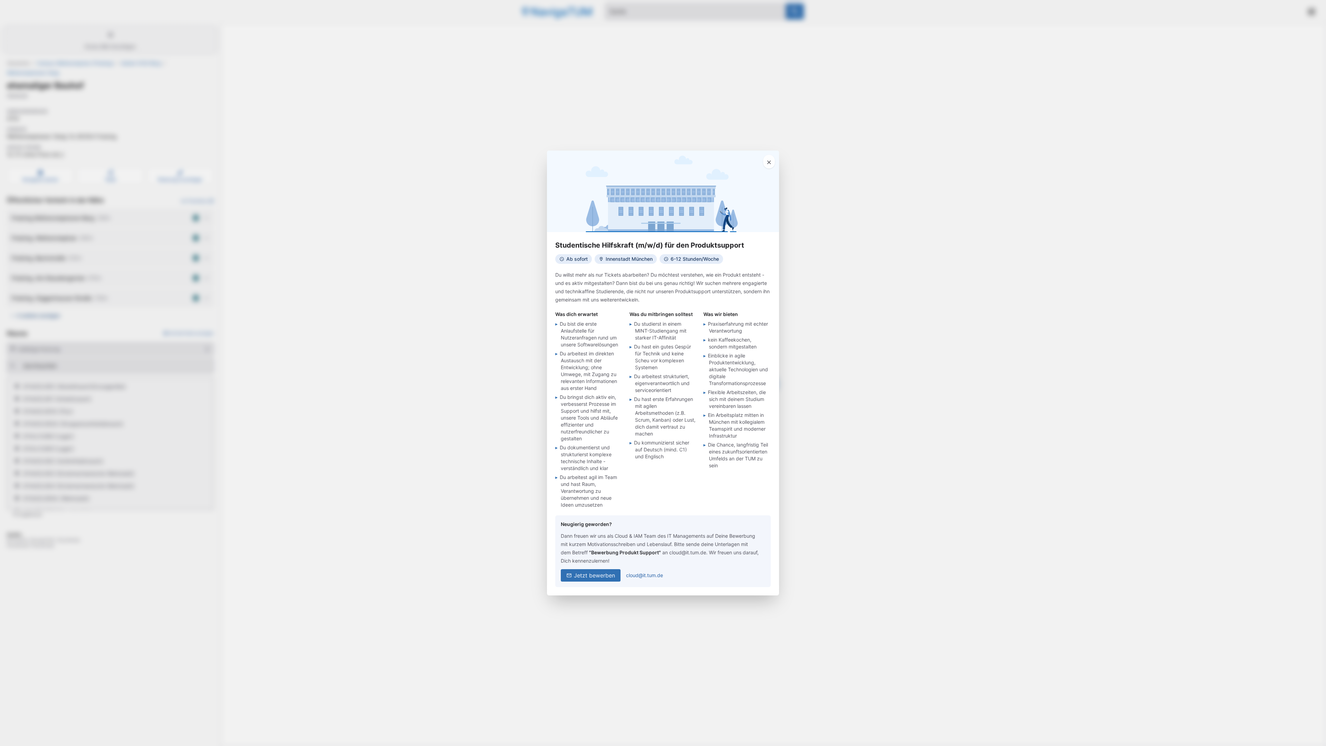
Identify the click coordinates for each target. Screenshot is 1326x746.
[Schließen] (769, 162)
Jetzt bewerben (594, 575)
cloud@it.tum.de (644, 575)
